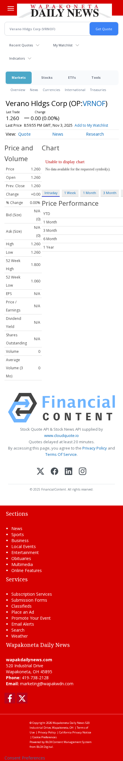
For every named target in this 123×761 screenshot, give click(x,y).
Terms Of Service (61, 454)
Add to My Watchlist (91, 125)
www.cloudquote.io (61, 435)
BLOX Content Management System (68, 742)
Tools (96, 77)
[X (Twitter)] (40, 472)
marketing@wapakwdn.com (46, 683)
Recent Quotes (21, 45)
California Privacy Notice (75, 732)
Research (95, 134)
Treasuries (98, 89)
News (34, 89)
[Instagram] (82, 472)
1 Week (70, 192)
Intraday (50, 192)
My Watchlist (63, 45)
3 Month (109, 192)
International (75, 89)
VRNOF (94, 103)
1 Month (89, 192)
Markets (19, 77)
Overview (17, 89)
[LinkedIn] (68, 472)
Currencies (51, 89)
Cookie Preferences (44, 737)
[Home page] (64, 10)
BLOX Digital (44, 747)
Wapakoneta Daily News (68, 723)
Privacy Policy (94, 448)
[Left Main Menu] (10, 8)
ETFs (72, 77)
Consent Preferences (24, 758)
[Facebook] (54, 472)
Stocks (47, 77)
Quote (24, 134)
